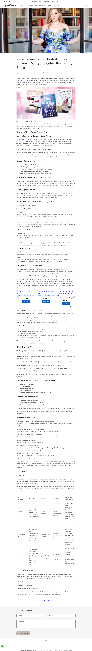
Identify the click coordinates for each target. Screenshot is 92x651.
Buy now (25, 301)
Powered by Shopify (32, 650)
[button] (23, 5)
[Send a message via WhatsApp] (2, 646)
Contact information (68, 650)
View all (73, 306)
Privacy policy (50, 650)
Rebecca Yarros (21, 139)
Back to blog (47, 600)
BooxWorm (25, 650)
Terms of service (58, 650)
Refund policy (42, 650)
